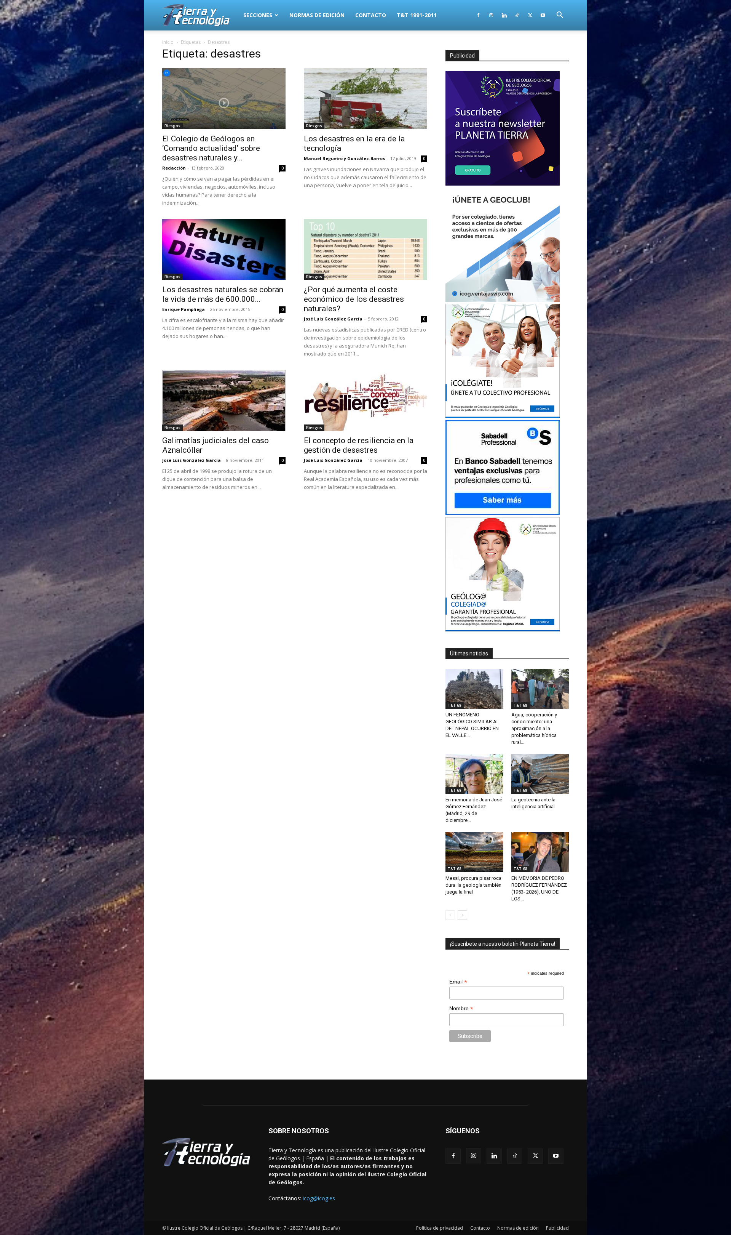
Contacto (370, 15)
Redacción (174, 168)
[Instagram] (491, 15)
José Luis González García (333, 319)
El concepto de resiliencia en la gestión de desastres (358, 445)
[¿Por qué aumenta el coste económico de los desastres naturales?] (365, 249)
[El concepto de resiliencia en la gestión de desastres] (365, 400)
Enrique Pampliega (183, 309)
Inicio (168, 42)
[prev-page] (450, 915)
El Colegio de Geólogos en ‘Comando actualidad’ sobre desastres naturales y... (211, 148)
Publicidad (557, 1228)
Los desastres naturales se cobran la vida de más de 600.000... (222, 294)
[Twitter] (530, 15)
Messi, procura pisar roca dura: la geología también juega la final (473, 885)
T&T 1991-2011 (417, 15)
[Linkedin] (504, 15)
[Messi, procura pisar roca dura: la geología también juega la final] (474, 852)
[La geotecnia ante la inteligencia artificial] (540, 774)
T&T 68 (454, 705)
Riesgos (172, 125)
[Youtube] (543, 15)
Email (458, 981)
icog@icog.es (319, 1198)
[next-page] (462, 915)
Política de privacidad (439, 1228)
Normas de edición (317, 15)
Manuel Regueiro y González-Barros (344, 158)
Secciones (257, 15)
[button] (560, 15)
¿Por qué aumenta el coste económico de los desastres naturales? (354, 299)
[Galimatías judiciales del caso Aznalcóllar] (224, 400)
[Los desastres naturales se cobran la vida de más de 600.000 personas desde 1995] (224, 249)
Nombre (461, 1008)
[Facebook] (478, 15)
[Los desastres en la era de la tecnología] (365, 98)
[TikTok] (517, 15)
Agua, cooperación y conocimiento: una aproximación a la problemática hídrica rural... (534, 728)
